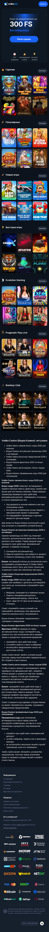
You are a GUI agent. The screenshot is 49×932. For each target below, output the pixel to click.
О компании (8, 779)
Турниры (6, 785)
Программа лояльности (12, 782)
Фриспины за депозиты (12, 792)
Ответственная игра (11, 804)
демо (9, 94)
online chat (21, 825)
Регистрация (24, 39)
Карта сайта (8, 811)
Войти (43, 4)
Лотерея (6, 788)
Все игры (42, 71)
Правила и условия (10, 801)
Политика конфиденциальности (15, 808)
